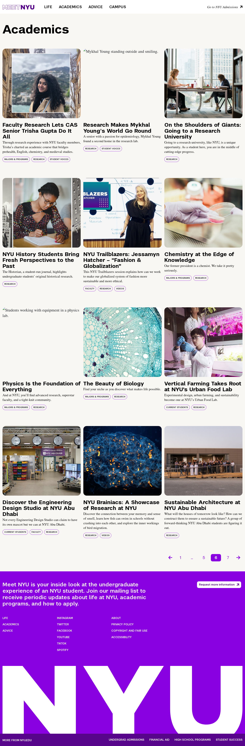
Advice (95, 7)
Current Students (177, 407)
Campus (117, 7)
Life (48, 7)
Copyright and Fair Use (129, 630)
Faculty (89, 288)
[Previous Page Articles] (170, 557)
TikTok (61, 643)
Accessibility (121, 637)
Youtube (63, 637)
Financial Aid (159, 740)
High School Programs (192, 740)
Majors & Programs (16, 159)
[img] (41, 83)
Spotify (62, 650)
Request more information (217, 584)
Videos (120, 288)
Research (38, 159)
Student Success (229, 740)
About (116, 618)
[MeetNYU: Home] (18, 6)
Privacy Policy (122, 624)
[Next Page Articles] (238, 557)
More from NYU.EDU (17, 740)
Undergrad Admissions (126, 740)
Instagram (65, 618)
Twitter (63, 624)
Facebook (64, 630)
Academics (70, 7)
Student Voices (59, 159)
